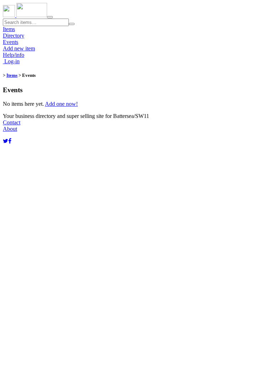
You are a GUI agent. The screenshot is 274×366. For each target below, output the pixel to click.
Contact (11, 122)
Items (9, 29)
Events (10, 42)
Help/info (13, 55)
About (10, 129)
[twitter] (5, 141)
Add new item (19, 48)
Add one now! (61, 104)
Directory (13, 36)
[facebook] (9, 141)
